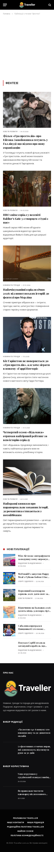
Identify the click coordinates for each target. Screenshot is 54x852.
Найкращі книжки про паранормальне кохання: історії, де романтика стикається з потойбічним (25, 509)
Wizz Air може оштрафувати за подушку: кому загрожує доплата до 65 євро (34, 559)
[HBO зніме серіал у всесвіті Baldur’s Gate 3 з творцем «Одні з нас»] (27, 189)
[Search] (49, 4)
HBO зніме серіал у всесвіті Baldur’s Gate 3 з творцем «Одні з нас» (25, 218)
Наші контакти (15, 822)
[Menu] (5, 4)
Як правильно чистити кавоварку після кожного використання (32, 794)
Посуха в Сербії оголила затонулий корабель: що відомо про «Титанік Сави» (33, 646)
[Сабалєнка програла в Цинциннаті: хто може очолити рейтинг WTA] (9, 630)
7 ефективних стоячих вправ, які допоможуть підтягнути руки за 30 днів (34, 749)
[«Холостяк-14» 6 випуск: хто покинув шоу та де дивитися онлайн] (9, 734)
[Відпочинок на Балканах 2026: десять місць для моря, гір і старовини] (9, 612)
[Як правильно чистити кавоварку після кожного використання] (9, 795)
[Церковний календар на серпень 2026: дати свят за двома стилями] (9, 595)
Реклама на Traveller (25, 818)
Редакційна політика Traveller (25, 827)
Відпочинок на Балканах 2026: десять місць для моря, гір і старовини (34, 611)
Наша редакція (35, 822)
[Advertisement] (27, 47)
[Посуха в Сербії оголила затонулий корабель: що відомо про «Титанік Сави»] (9, 647)
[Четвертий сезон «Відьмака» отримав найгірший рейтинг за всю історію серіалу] (27, 406)
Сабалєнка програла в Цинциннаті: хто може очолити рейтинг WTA (30, 629)
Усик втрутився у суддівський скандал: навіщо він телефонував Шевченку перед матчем (34, 778)
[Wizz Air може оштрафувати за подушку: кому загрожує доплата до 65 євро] (9, 560)
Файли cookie (25, 831)
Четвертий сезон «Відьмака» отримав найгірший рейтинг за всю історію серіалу (25, 436)
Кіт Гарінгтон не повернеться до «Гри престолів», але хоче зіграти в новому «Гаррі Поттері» (26, 365)
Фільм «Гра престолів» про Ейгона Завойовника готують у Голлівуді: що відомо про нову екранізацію (25, 141)
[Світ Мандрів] (27, 5)
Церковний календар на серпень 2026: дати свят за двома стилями (33, 594)
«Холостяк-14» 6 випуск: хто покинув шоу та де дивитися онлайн (34, 732)
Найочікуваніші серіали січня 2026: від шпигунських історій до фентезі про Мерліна (26, 293)
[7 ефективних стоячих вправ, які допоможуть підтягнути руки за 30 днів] (9, 751)
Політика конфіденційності (27, 835)
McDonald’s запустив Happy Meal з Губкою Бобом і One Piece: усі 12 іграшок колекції (34, 577)
